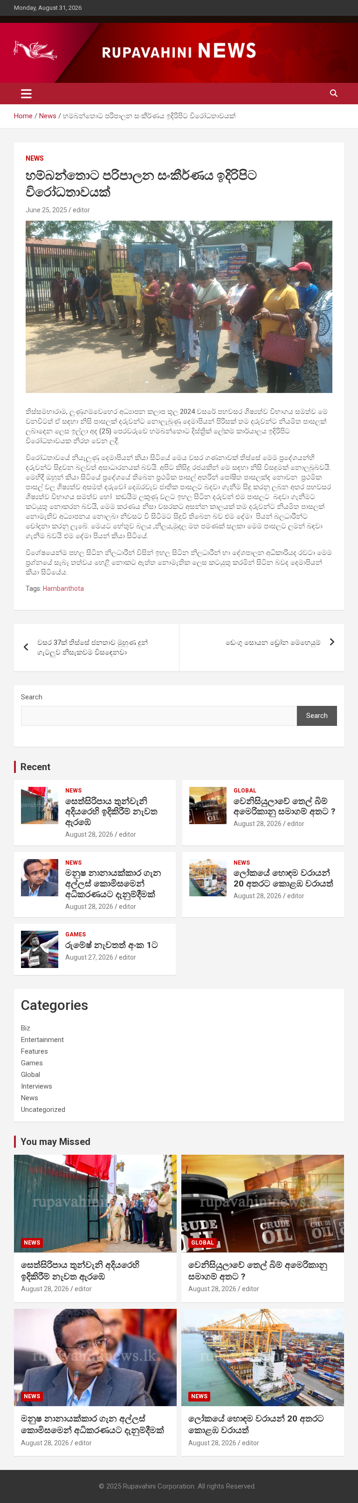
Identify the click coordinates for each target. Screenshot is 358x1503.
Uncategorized (43, 1109)
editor (81, 210)
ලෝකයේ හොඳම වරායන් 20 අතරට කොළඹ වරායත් (283, 878)
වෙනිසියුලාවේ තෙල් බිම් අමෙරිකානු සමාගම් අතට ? (284, 806)
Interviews (36, 1086)
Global (245, 790)
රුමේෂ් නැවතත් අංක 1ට (111, 945)
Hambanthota (63, 588)
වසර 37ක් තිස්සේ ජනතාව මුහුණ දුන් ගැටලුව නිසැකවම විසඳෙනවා (92, 647)
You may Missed (55, 1141)
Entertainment (42, 1040)
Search (31, 697)
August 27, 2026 (89, 957)
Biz (25, 1028)
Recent (35, 766)
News (35, 158)
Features (34, 1051)
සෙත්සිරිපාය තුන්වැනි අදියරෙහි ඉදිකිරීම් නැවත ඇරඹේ (111, 812)
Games (75, 934)
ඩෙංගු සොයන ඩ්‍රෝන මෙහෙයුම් (273, 642)
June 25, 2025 (46, 210)
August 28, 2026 (89, 834)
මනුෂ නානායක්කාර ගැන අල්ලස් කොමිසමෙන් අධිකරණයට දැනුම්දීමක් (113, 883)
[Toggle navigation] (26, 93)
